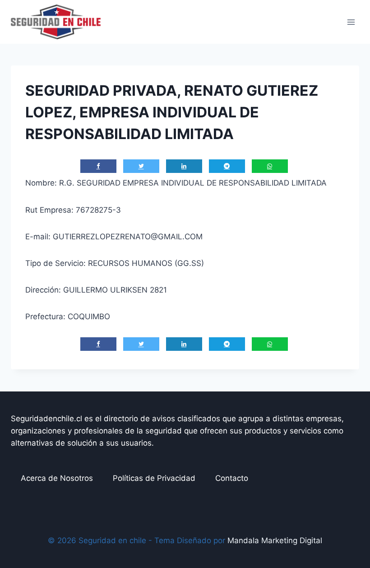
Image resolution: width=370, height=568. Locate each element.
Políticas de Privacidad (154, 478)
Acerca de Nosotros (57, 478)
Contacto (231, 478)
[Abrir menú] (350, 22)
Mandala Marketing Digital (274, 540)
